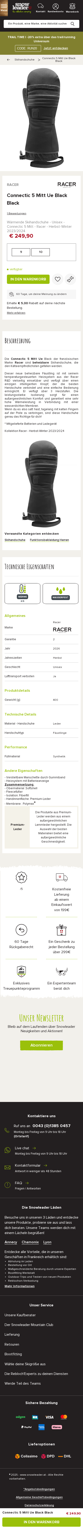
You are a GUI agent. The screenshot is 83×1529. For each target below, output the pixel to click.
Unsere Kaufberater (20, 1315)
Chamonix (30, 1242)
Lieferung (12, 1334)
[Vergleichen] (70, 279)
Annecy (11, 1242)
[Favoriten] (57, 279)
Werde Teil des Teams (23, 1383)
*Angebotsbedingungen (39, 1489)
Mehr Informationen (20, 1286)
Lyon (47, 1242)
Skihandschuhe (25, 59)
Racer (13, 185)
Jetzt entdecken (56, 48)
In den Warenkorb (28, 279)
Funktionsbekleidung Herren (49, 540)
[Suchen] (76, 20)
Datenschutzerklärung (39, 1505)
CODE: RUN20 (27, 48)
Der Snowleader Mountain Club (29, 1325)
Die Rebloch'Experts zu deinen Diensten (36, 1374)
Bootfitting (13, 1354)
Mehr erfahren (16, 313)
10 (40, 252)
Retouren (12, 1344)
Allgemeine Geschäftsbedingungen (39, 1497)
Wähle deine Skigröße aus (25, 1364)
